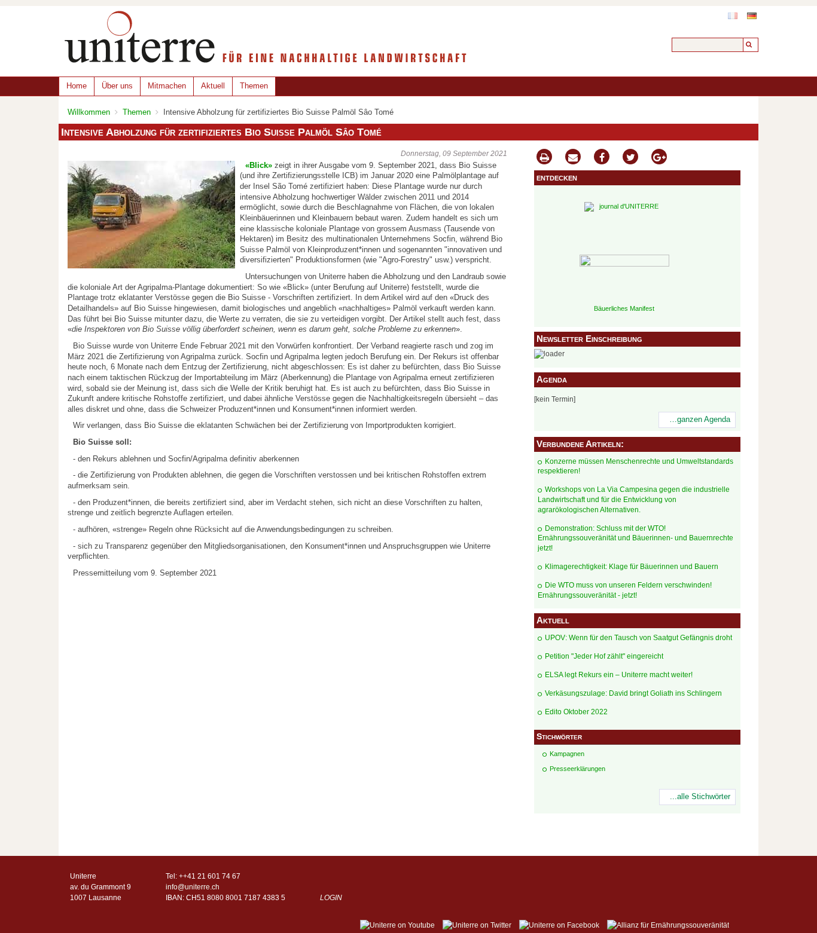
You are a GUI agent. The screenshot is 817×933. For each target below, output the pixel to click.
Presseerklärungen (577, 768)
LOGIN (331, 898)
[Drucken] (544, 158)
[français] (732, 15)
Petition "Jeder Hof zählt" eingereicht (604, 656)
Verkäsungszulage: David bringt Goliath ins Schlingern (633, 693)
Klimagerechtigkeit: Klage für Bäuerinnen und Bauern (631, 566)
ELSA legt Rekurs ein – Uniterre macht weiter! (619, 675)
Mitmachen (167, 85)
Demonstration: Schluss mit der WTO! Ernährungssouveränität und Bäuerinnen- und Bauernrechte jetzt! (635, 538)
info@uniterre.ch (193, 887)
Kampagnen (567, 753)
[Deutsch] (752, 15)
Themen (254, 85)
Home (76, 85)
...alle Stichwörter (700, 797)
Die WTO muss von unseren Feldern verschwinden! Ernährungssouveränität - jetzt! (625, 590)
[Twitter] (630, 158)
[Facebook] (602, 158)
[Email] (573, 158)
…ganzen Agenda (699, 419)
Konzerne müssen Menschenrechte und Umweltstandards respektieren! (635, 466)
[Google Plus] (659, 158)
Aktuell (213, 85)
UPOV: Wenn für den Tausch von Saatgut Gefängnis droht (638, 638)
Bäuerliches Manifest (624, 308)
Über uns (117, 85)
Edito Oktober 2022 (576, 712)
